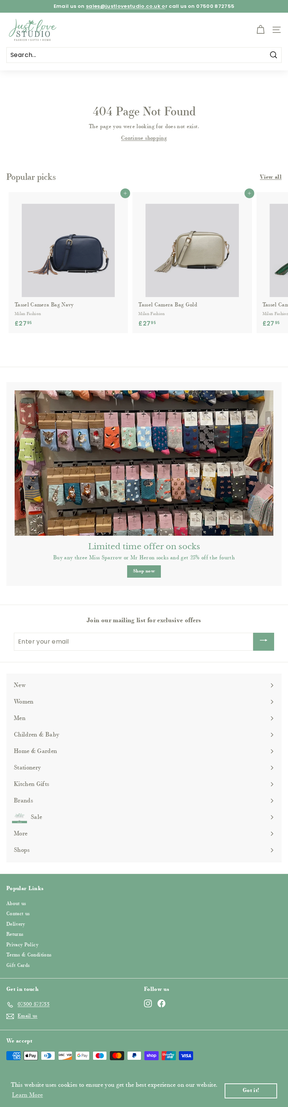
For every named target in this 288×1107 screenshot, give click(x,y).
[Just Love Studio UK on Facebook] (161, 1003)
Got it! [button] (251, 1091)
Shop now (144, 571)
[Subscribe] (263, 642)
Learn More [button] (27, 1095)
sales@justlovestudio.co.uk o (125, 6)
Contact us (18, 913)
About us (16, 903)
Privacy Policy (22, 945)
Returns (14, 934)
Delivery (15, 924)
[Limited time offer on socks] (144, 463)
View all (271, 177)
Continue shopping (144, 138)
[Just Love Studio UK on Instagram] (148, 1003)
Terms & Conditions (28, 955)
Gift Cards (18, 965)
